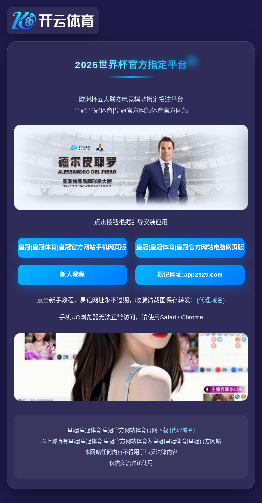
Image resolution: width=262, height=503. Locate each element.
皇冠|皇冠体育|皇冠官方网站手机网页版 (72, 247)
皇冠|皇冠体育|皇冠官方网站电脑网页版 (190, 247)
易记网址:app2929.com (190, 274)
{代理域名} (210, 300)
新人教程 (72, 274)
